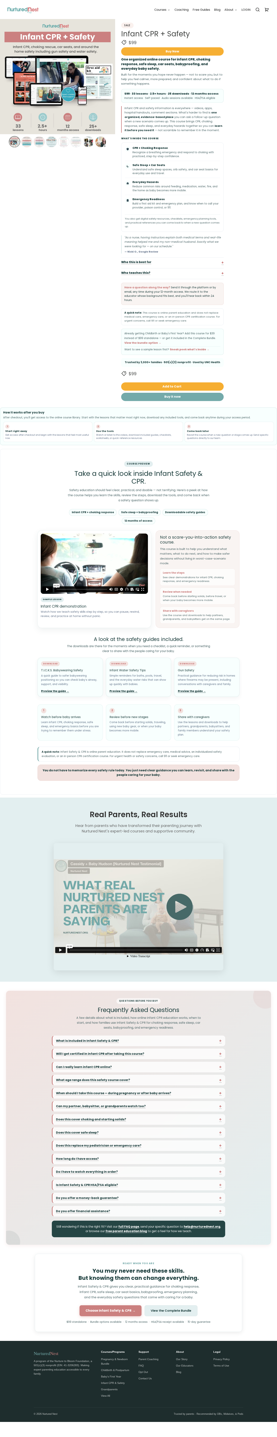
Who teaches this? (135, 273)
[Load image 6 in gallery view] (76, 142)
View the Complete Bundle (171, 1310)
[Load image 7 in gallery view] (88, 142)
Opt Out (143, 1371)
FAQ (141, 1365)
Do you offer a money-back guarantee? (87, 1198)
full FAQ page (128, 1227)
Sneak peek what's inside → (189, 349)
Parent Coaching (148, 1359)
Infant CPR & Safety (113, 1382)
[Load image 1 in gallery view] (14, 142)
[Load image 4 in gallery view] (51, 142)
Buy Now (172, 51)
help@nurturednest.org (202, 1227)
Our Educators (184, 1365)
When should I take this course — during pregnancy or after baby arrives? (113, 1093)
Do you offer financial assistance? (83, 1211)
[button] (257, 9)
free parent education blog (126, 1231)
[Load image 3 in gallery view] (39, 142)
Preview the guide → (55, 691)
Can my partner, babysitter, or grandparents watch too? (101, 1106)
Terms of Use (221, 1365)
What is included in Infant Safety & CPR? (87, 1041)
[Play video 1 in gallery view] (100, 142)
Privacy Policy (221, 1359)
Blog (178, 1371)
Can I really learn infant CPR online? (84, 1067)
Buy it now (172, 396)
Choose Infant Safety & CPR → (110, 1310)
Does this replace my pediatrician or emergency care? (98, 1146)
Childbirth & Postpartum (115, 1370)
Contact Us (145, 1378)
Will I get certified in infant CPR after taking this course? (100, 1054)
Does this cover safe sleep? (77, 1133)
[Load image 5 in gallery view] (63, 142)
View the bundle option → (142, 343)
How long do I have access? (77, 1159)
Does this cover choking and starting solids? (91, 1119)
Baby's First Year (111, 1376)
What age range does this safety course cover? (93, 1080)
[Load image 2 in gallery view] (26, 142)
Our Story (181, 1359)
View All (105, 1395)
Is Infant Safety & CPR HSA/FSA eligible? (87, 1185)
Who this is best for (136, 262)
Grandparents (109, 1389)
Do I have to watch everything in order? (87, 1172)
